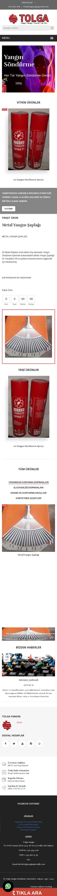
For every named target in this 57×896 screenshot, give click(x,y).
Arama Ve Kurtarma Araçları (28, 493)
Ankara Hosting (45, 886)
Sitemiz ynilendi (28, 680)
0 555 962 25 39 (19, 789)
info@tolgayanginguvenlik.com (36, 6)
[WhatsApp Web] (8, 886)
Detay (19, 83)
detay (19, 722)
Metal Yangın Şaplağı (28, 555)
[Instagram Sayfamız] (30, 743)
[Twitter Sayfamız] (13, 743)
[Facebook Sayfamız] (5, 743)
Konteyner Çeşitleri (28, 498)
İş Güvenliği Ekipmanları (28, 488)
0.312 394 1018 (14, 6)
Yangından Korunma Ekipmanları (28, 482)
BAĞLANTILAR (27, 2)
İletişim (9, 209)
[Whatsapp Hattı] (39, 743)
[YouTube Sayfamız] (22, 743)
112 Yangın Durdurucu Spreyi (29, 179)
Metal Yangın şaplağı (21, 225)
